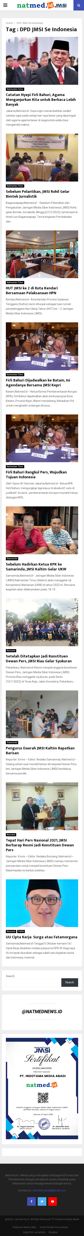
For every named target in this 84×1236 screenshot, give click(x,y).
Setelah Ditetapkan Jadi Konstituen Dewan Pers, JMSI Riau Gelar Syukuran (39, 658)
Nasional (11, 651)
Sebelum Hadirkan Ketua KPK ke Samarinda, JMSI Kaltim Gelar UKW (36, 567)
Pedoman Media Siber (24, 1227)
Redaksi (53, 1232)
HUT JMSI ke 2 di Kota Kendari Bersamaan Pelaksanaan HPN (32, 290)
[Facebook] (31, 1201)
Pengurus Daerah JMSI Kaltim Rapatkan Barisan (40, 750)
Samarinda (12, 559)
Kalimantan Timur (15, 89)
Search (10, 976)
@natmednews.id (42, 1011)
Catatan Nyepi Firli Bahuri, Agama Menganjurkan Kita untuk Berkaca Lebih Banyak (41, 100)
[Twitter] (42, 1201)
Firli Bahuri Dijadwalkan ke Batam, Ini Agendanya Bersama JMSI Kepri (38, 382)
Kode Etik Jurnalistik (34, 1232)
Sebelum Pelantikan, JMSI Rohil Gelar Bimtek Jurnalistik (38, 194)
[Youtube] (52, 1201)
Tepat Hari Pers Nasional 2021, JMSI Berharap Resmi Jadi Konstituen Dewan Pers (40, 845)
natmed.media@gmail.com (49, 1190)
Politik (21, 931)
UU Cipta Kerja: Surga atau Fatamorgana (41, 937)
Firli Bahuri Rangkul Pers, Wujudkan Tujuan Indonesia (36, 474)
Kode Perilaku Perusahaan (54, 1227)
